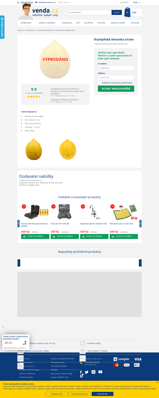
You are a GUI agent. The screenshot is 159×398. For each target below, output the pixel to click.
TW (87, 372)
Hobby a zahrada (47, 23)
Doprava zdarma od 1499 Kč (36, 366)
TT (82, 376)
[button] (35, 236)
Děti (78, 23)
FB (81, 372)
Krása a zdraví (118, 23)
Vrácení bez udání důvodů (97, 358)
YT (100, 372)
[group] (35, 221)
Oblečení (88, 23)
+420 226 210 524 (26, 2)
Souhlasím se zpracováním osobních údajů (117, 83)
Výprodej (135, 23)
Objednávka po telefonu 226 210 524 (40, 343)
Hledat (117, 12)
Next (139, 263)
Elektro (101, 23)
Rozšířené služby (94, 343)
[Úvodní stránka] (37, 11)
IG (93, 372)
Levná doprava (31, 358)
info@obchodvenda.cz (47, 2)
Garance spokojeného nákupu (37, 351)
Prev (21, 263)
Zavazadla (67, 23)
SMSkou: (101, 73)
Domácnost (26, 23)
